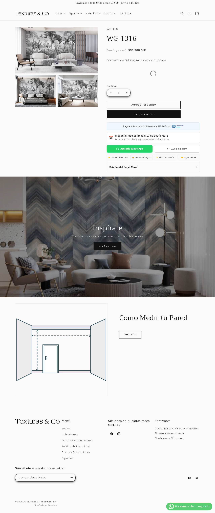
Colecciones (70, 434)
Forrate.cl (53, 505)
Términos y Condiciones (77, 440)
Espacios (67, 458)
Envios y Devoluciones (76, 452)
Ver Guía (130, 334)
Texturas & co (51, 501)
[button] (60, 13)
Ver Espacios (107, 246)
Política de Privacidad (76, 446)
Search (66, 428)
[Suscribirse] (71, 477)
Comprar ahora (143, 114)
